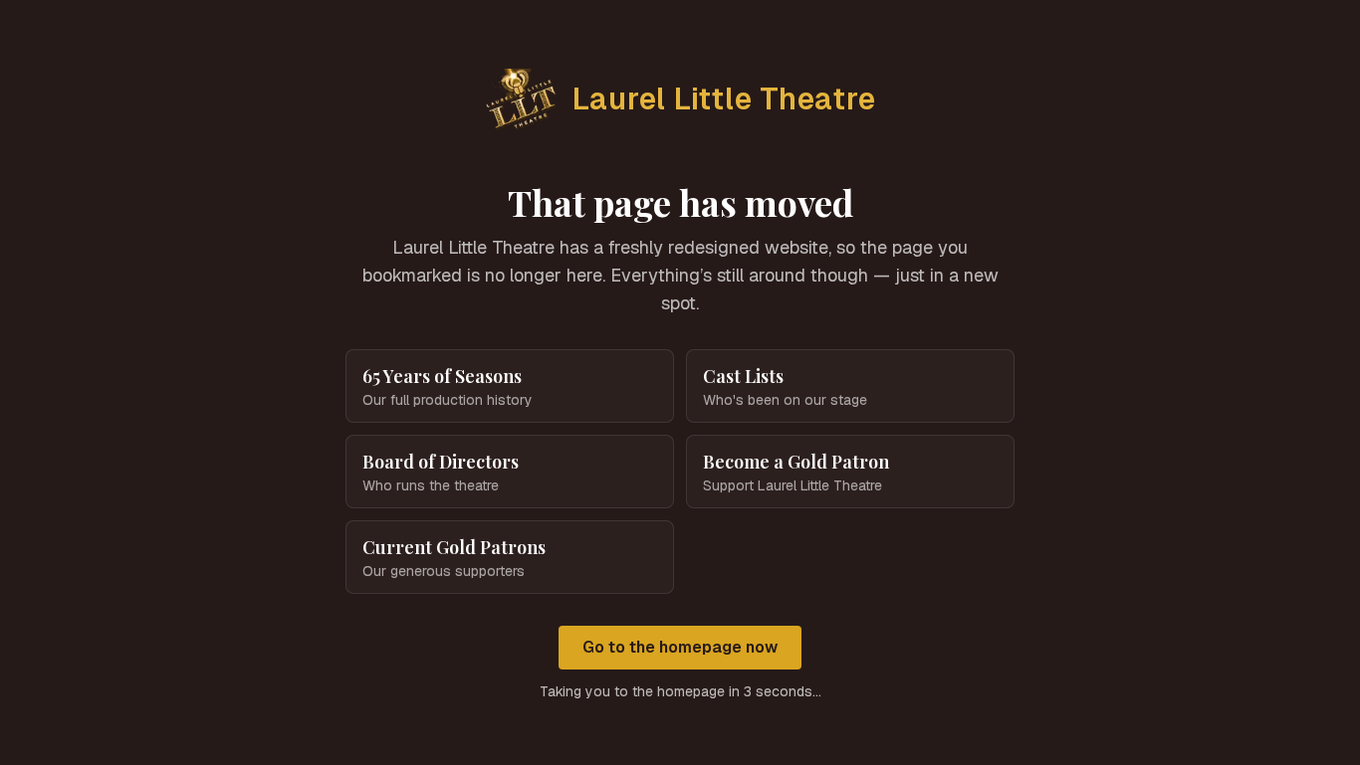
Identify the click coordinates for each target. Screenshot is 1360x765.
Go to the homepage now (680, 647)
